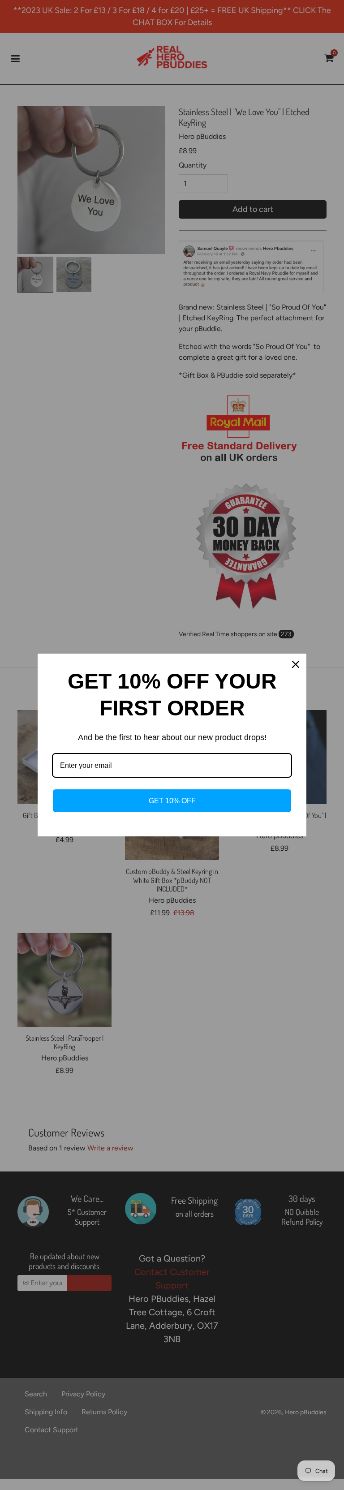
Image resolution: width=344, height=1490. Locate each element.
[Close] (295, 664)
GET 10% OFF (172, 801)
